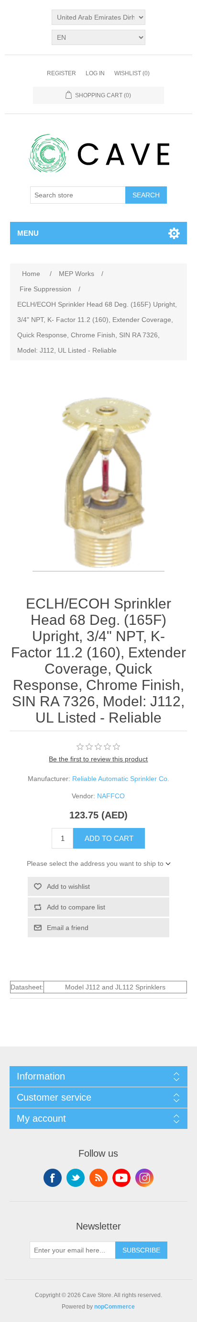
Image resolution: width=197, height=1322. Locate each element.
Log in (95, 73)
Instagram (144, 1178)
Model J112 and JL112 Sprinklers (115, 987)
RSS (98, 1178)
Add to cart (109, 838)
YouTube (121, 1178)
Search (146, 195)
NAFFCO (111, 796)
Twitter (75, 1178)
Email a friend (67, 927)
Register (61, 73)
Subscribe (141, 1250)
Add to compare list (76, 907)
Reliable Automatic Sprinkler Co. (120, 778)
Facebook (53, 1178)
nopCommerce (114, 1306)
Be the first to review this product (98, 759)
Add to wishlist (68, 886)
